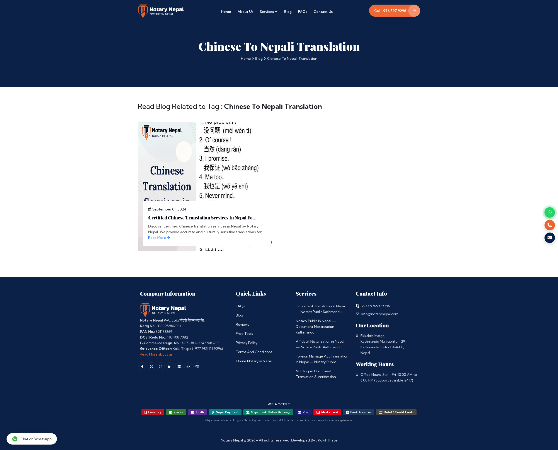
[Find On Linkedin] (170, 366)
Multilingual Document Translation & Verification (316, 374)
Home (226, 11)
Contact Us (323, 11)
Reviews (242, 324)
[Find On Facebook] (142, 366)
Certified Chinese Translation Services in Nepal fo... (202, 218)
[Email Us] (357, 314)
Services (267, 11)
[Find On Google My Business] (179, 366)
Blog (288, 11)
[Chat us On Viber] (197, 366)
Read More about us (156, 354)
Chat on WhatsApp (36, 439)
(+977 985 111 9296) (207, 348)
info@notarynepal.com (379, 314)
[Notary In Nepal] (163, 310)
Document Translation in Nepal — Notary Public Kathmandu (320, 309)
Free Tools (244, 333)
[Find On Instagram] (161, 366)
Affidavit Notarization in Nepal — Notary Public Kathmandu (320, 344)
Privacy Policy (246, 342)
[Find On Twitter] (151, 366)
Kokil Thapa (328, 440)
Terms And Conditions (254, 352)
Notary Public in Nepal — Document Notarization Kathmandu (316, 326)
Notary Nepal (232, 440)
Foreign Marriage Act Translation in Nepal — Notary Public (322, 359)
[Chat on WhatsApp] (549, 212)
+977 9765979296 (375, 306)
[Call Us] (357, 306)
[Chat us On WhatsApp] (188, 366)
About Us (245, 11)
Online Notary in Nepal (254, 361)
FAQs (302, 11)
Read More (157, 237)
